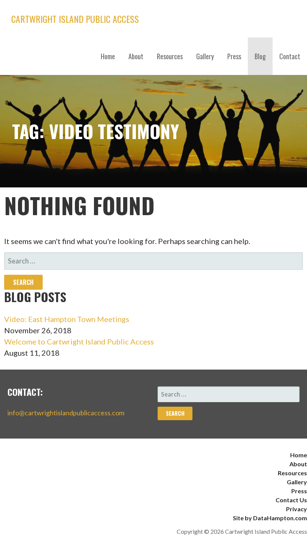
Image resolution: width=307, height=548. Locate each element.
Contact (289, 56)
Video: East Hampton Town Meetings (66, 318)
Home (108, 56)
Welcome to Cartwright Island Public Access (79, 341)
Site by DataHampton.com (270, 517)
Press (234, 56)
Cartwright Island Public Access (75, 18)
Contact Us (291, 499)
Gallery (205, 56)
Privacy (296, 508)
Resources (170, 56)
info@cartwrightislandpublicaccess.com (65, 413)
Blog (260, 56)
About (135, 56)
